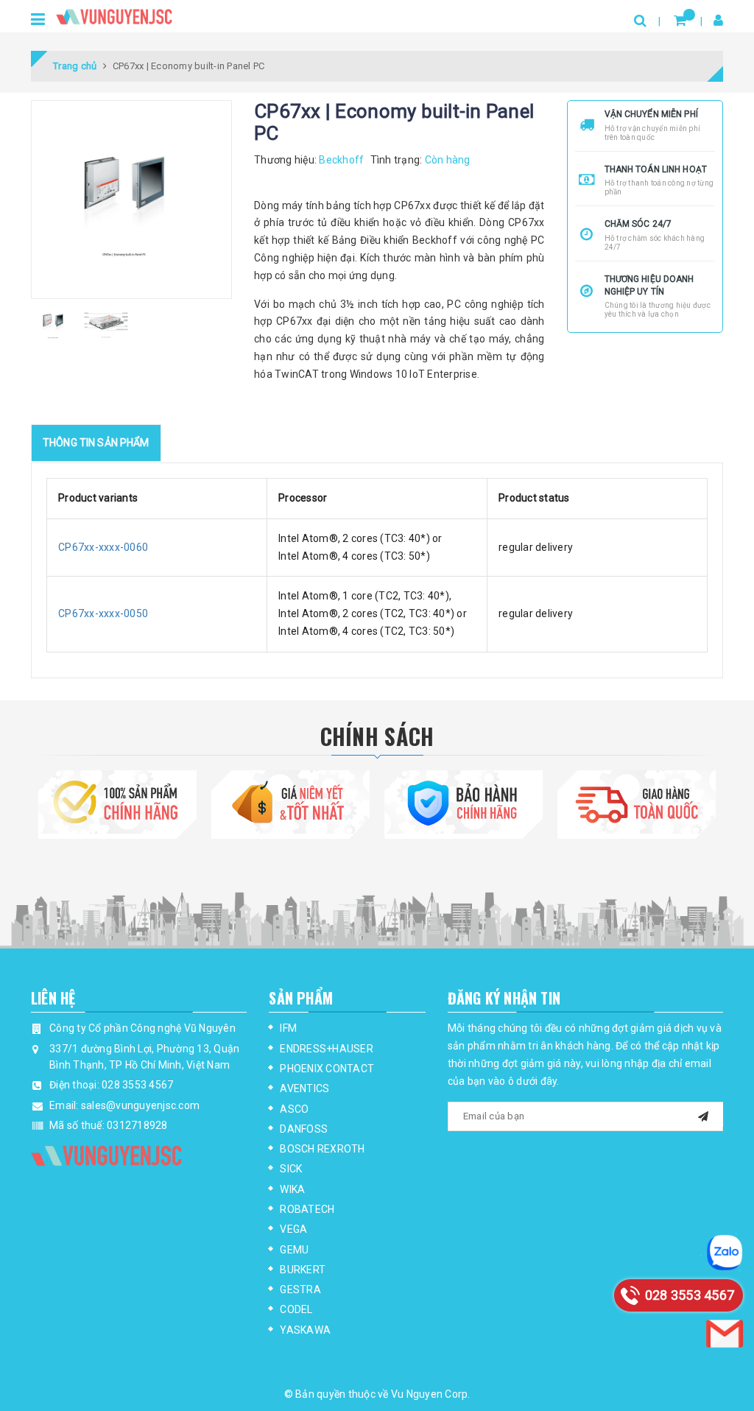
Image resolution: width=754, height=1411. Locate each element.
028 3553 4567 (137, 1085)
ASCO (294, 1109)
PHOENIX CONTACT (327, 1068)
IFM (288, 1028)
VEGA (293, 1229)
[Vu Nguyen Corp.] (114, 14)
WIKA (292, 1189)
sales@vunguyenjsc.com (140, 1105)
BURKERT (302, 1269)
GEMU (294, 1250)
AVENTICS (304, 1088)
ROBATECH (307, 1209)
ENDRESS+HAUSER (326, 1049)
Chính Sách (377, 736)
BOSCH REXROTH (322, 1149)
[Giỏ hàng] (680, 20)
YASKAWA (305, 1330)
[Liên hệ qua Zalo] (724, 1252)
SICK (291, 1169)
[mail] (703, 1114)
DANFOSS (304, 1129)
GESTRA (300, 1289)
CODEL (296, 1309)
